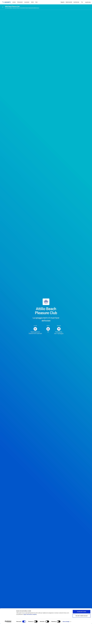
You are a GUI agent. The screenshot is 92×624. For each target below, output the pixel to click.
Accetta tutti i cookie (81, 611)
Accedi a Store (88, 2)
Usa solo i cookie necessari (81, 615)
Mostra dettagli (66, 621)
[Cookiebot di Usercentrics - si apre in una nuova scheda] (8, 621)
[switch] (36, 621)
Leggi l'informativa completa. (30, 614)
